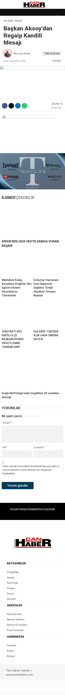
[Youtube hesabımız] (41, 689)
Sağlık (9, 63)
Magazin (10, 56)
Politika (10, 70)
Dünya (9, 28)
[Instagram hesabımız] (31, 689)
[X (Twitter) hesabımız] (21, 689)
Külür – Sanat (14, 49)
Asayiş (9, 77)
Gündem (10, 42)
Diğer (8, 84)
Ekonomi (10, 35)
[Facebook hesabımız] (11, 689)
